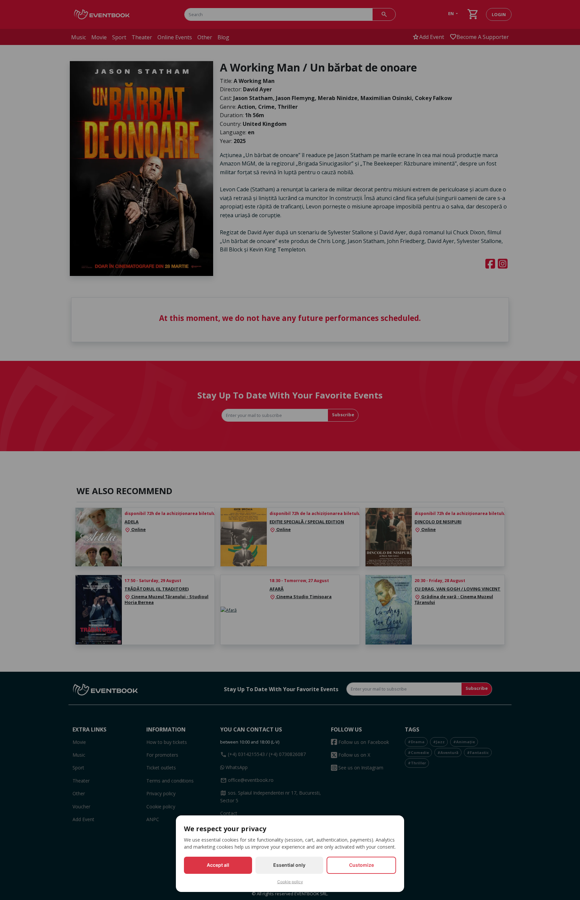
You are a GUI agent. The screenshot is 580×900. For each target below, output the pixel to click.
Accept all (218, 865)
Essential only (289, 865)
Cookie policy (290, 881)
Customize (361, 865)
